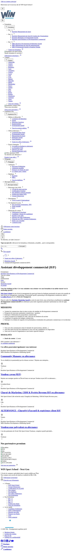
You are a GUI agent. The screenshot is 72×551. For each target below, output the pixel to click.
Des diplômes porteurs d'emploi (21, 192)
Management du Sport (18, 136)
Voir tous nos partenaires (8, 465)
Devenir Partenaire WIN (19, 151)
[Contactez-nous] (2, 249)
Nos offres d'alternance (15, 493)
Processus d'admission (18, 166)
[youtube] (12, 541)
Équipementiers (16, 124)
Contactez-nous (16, 222)
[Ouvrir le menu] (2, 20)
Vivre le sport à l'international (20, 200)
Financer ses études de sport (20, 170)
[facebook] (2, 541)
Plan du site (7, 535)
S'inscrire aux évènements (11, 480)
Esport (14, 120)
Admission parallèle (18, 168)
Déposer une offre (17, 149)
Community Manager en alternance (18, 356)
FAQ (13, 208)
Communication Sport (18, 132)
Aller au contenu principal (8, 1)
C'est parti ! (22, 246)
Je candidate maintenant (8, 343)
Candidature (7, 232)
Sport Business (16, 139)
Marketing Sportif (17, 137)
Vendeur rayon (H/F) (11, 374)
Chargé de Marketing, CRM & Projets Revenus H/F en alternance (32, 392)
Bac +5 (10, 502)
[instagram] (4, 541)
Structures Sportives (18, 122)
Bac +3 (10, 500)
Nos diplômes (12, 492)
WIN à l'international (14, 510)
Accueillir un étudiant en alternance (22, 146)
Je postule (4, 285)
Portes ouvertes (7, 229)
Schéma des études (13, 504)
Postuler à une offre (18, 215)
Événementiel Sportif (18, 134)
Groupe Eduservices (18, 196)
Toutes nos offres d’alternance (13, 258)
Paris (2, 280)
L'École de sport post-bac (19, 189)
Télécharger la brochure (19, 212)
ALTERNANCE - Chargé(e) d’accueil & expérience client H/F (31, 410)
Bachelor (14, 176)
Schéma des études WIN (19, 194)
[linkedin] (7, 541)
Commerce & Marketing (19, 119)
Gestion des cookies (10, 534)
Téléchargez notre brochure (11, 226)
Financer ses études (14, 514)
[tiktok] (10, 541)
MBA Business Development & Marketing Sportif (27, 43)
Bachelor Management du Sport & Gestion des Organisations (30, 36)
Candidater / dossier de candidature (22, 214)
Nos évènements (13, 495)
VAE (9, 515)
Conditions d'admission (15, 509)
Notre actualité (16, 206)
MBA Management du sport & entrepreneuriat (25, 45)
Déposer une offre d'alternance (21, 217)
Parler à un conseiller (18, 221)
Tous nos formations (14, 505)
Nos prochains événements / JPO (22, 204)
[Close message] (2, 8)
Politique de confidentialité (12, 537)
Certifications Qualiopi (18, 191)
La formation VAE (17, 148)
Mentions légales (9, 532)
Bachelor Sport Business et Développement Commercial (28, 39)
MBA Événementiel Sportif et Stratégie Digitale (26, 47)
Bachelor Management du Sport (21, 31)
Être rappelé (6, 251)
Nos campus (12, 490)
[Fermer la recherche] (2, 237)
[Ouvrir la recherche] (2, 234)
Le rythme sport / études (19, 171)
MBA (13, 177)
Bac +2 (10, 498)
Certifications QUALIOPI (16, 488)
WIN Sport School (13, 485)
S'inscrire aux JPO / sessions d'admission (24, 219)
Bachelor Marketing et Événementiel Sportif (25, 37)
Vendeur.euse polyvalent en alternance (19, 427)
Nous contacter (12, 517)
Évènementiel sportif (18, 125)
